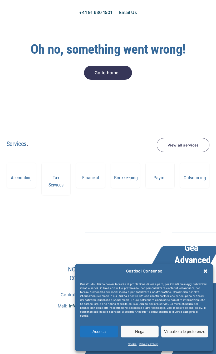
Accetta (99, 331)
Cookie (132, 344)
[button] (205, 271)
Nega (139, 331)
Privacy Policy (148, 344)
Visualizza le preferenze (184, 331)
